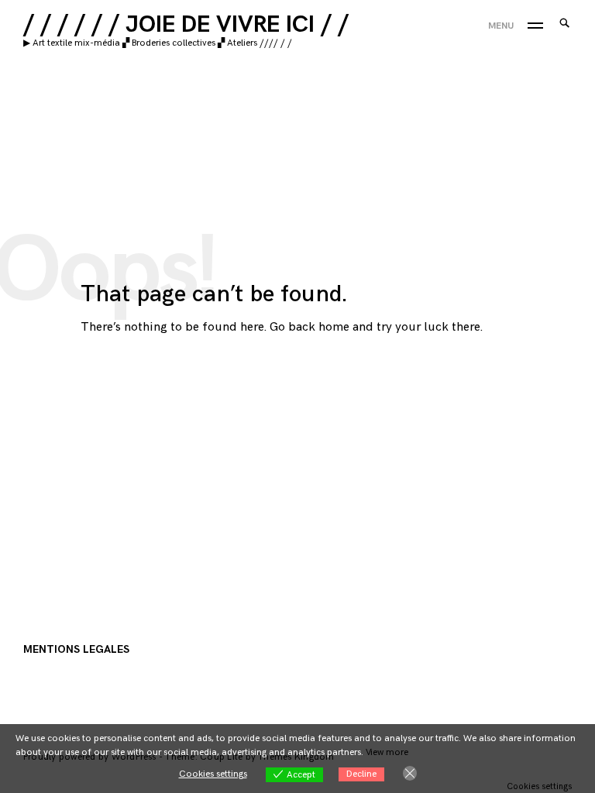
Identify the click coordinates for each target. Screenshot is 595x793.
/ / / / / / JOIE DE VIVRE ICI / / (186, 25)
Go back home (309, 327)
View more (387, 752)
